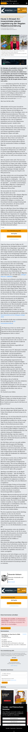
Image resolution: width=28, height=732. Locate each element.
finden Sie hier (13, 680)
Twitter (2, 32)
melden (24, 634)
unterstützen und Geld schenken (14, 236)
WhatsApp (20, 32)
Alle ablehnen (14, 721)
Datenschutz (19, 728)
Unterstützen (3, 3)
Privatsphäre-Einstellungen (14, 724)
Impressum (13, 728)
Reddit (7, 32)
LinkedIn (15, 32)
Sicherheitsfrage (5, 675)
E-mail (22, 32)
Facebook (4, 32)
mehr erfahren (14, 665)
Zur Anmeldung (5, 628)
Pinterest (12, 32)
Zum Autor (11, 582)
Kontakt (8, 728)
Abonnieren (4, 682)
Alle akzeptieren (14, 718)
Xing (17, 32)
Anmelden (10, 3)
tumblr (9, 32)
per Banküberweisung (14, 239)
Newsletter (17, 3)
